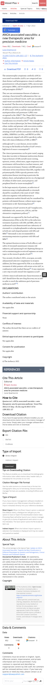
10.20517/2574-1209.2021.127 (15, 55)
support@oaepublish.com (13, 674)
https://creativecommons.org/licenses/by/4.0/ (29, 596)
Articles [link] (13, 13)
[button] (11, 30)
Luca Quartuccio (9, 50)
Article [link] (22, 13)
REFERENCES (12, 369)
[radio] (22, 435)
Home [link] (5, 13)
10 (16, 283)
